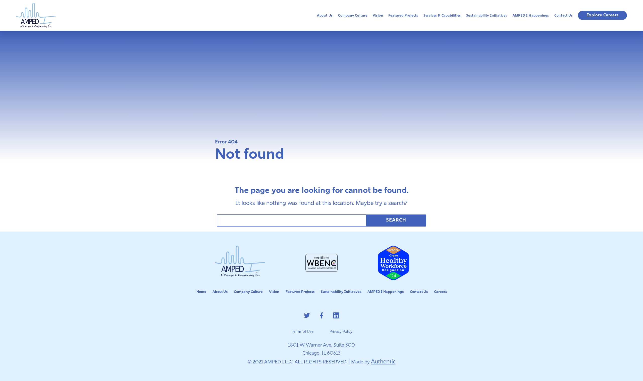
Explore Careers (602, 15)
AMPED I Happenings (531, 15)
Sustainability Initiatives (486, 15)
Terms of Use (302, 332)
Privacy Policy (341, 332)
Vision (378, 15)
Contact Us (563, 15)
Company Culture (352, 15)
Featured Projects (403, 15)
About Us (325, 15)
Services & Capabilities (442, 15)
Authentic (383, 362)
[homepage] (36, 15)
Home (201, 292)
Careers (440, 292)
